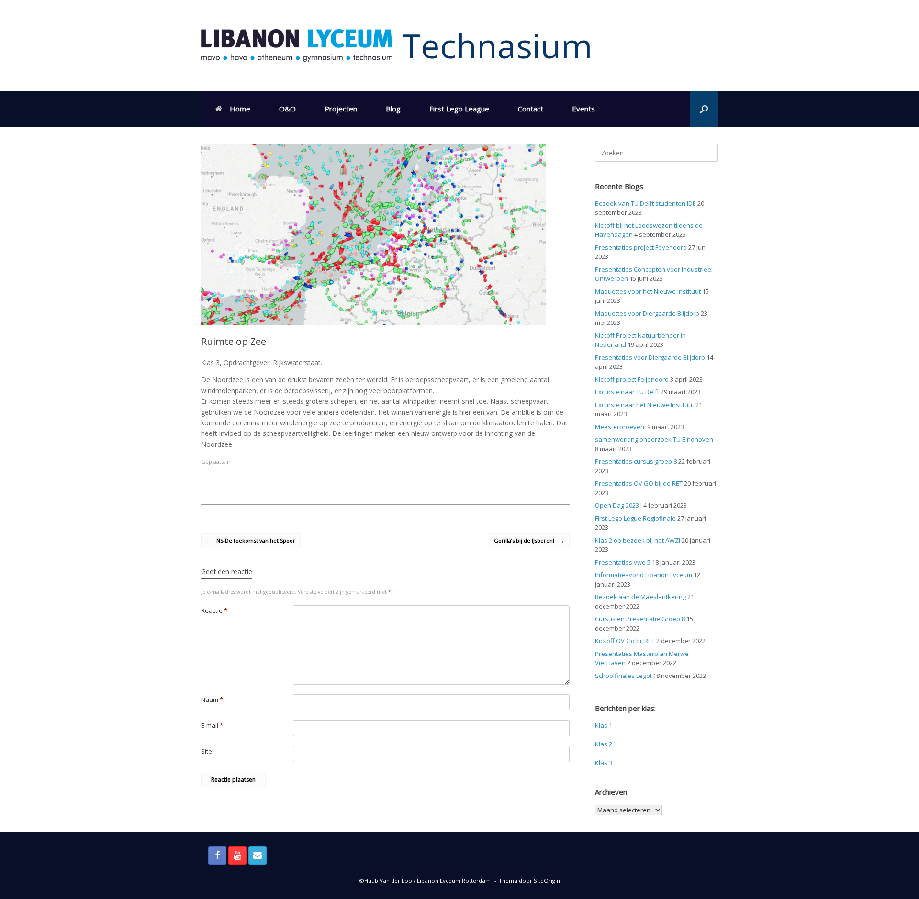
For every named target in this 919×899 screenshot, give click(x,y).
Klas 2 (603, 744)
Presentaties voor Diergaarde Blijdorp (650, 357)
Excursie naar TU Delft (627, 392)
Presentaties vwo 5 (622, 562)
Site (206, 751)
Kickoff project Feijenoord (632, 379)
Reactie (214, 610)
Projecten (341, 108)
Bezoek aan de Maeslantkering (640, 596)
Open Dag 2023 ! (618, 505)
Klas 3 (603, 762)
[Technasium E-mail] (257, 855)
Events (583, 108)
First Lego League (459, 108)
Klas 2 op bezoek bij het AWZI (637, 540)
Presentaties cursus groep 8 (636, 461)
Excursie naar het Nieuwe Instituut (644, 404)
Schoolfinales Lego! (623, 675)
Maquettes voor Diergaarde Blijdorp (647, 313)
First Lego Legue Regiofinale (635, 518)
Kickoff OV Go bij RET (625, 640)
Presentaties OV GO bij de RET (639, 483)
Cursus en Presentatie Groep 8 (640, 618)
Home (240, 108)
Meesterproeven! (620, 426)
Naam (212, 699)
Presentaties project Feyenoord (641, 247)
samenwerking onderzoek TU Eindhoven (654, 439)
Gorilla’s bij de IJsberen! (529, 540)
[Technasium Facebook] (217, 855)
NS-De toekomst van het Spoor (250, 540)
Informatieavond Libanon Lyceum (643, 574)
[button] (704, 109)
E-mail (212, 725)
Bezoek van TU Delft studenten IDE (645, 203)
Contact (530, 108)
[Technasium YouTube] (237, 855)
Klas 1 (603, 725)
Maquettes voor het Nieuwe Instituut (648, 291)
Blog (393, 108)
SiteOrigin (547, 880)
